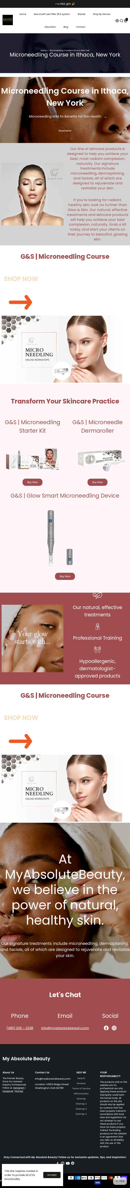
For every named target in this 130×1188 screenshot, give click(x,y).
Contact (80, 27)
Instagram (18, 1087)
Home (23, 14)
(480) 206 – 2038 (19, 1028)
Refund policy (81, 1093)
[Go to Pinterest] (72, 1164)
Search (81, 1078)
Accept (52, 1175)
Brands (81, 14)
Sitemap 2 (81, 1103)
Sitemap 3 (81, 1108)
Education (50, 27)
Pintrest (19, 1091)
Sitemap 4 (81, 1114)
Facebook (8, 1091)
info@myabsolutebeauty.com (65, 1028)
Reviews (81, 1083)
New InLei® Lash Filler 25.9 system (52, 14)
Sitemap (81, 1098)
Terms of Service (81, 1088)
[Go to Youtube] (68, 1164)
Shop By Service (101, 14)
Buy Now (32, 482)
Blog (66, 27)
